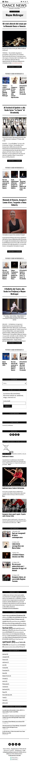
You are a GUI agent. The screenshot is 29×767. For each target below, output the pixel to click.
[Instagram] (27, 1)
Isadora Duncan (17, 630)
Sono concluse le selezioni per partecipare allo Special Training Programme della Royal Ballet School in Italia (13, 716)
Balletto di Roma (11, 619)
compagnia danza (6, 621)
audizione (14, 615)
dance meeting (16, 623)
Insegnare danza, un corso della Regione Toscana (19, 579)
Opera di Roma (9, 637)
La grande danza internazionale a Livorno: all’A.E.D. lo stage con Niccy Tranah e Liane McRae (13, 711)
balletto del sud (13, 617)
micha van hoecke (12, 635)
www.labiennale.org (17, 63)
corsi (3, 665)
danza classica (10, 625)
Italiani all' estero (6, 676)
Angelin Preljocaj (6, 615)
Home (3, 673)
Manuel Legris (5, 635)
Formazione (4, 670)
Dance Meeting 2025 (4, 363)
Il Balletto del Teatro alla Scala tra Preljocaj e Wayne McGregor (15, 291)
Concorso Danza (8, 623)
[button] (25, 383)
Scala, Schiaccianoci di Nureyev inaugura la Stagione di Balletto (15, 184)
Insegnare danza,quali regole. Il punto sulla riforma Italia (14, 515)
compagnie (4, 657)
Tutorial (4, 700)
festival (7, 627)
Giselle (22, 628)
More (9, 464)
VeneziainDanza (14, 646)
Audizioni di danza (7, 456)
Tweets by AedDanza (7, 425)
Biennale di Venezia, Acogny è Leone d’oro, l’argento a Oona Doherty (14, 202)
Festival (4, 667)
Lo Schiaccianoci (17, 634)
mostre (3, 681)
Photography (5, 684)
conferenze (4, 662)
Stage (3, 692)
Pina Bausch (16, 637)
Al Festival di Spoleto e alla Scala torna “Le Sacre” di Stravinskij (23, 90)
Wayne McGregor (21, 646)
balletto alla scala (5, 617)
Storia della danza (6, 695)
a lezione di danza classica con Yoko (18, 555)
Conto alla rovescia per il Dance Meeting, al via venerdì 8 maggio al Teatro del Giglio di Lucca (14, 726)
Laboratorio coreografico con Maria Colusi (18, 546)
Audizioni (4, 654)
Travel (3, 697)
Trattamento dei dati (14, 755)
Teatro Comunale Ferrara (13, 644)
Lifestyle (4, 678)
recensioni (4, 686)
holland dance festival (7, 630)
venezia (8, 646)
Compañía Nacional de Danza (16, 621)
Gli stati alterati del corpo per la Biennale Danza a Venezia (15, 24)
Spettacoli (4, 689)
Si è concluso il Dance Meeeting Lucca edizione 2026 (13, 721)
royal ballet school (8, 639)
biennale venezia (20, 619)
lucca (23, 634)
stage (17, 642)
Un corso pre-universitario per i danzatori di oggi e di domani (19, 567)
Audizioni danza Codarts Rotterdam (13, 488)
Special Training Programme (18, 639)
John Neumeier (10, 632)
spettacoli (8, 641)
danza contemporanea (20, 625)
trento (5, 646)
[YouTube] (25, 1)
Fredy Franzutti (16, 628)
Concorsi (4, 659)
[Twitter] (23, 1)
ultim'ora (4, 703)
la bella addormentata (18, 632)
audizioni (21, 615)
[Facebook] (21, 1)
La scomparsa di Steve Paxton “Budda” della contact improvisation (15, 91)
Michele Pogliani (20, 635)
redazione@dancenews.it (10, 752)
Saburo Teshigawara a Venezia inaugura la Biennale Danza (14, 274)
